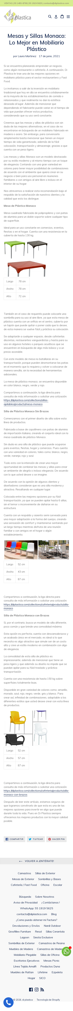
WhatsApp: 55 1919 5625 (36, 908)
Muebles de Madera (21, 949)
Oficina (45, 885)
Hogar (31, 978)
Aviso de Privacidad (25, 902)
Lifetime (43, 972)
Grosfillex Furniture (19, 931)
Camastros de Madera (50, 949)
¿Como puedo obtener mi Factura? (36, 920)
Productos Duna (50, 966)
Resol (38, 931)
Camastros (24, 873)
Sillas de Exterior (45, 873)
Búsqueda (25, 896)
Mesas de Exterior (23, 879)
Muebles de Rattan (22, 972)
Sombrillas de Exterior (21, 943)
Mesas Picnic (51, 960)
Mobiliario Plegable (25, 954)
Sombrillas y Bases (49, 879)
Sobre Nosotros (44, 896)
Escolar (57, 885)
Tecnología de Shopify (48, 999)
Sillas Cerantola (55, 931)
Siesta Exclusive (43, 937)
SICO (42, 978)
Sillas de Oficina (49, 954)
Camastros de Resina (52, 943)
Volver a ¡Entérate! (39, 861)
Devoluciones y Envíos (26, 925)
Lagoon (24, 937)
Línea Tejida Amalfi (24, 966)
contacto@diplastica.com (32, 914)
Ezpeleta (57, 972)
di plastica (27, 999)
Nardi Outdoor (52, 925)
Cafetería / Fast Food (24, 885)
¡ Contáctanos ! (51, 902)
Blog (54, 914)
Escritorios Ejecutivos (26, 960)
